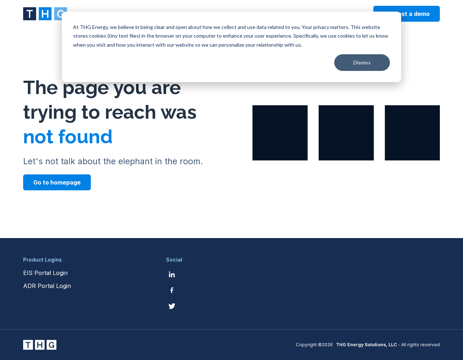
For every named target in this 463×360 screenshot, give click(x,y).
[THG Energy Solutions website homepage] (45, 13)
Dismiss (362, 62)
